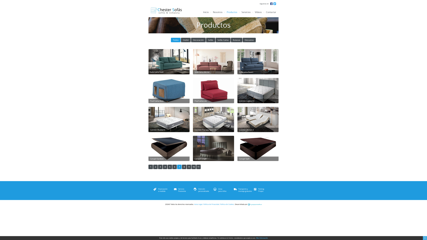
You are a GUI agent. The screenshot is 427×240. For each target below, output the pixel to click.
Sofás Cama (223, 40)
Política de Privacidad (211, 204)
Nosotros (218, 12)
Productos (232, 12)
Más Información (262, 238)
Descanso (249, 40)
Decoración (198, 40)
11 (198, 167)
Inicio (206, 12)
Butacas (236, 40)
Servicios (246, 12)
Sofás (210, 40)
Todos (176, 40)
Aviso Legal (198, 204)
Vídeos (258, 12)
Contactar (271, 12)
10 (194, 167)
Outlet (186, 40)
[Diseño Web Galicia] (255, 204)
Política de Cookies (227, 204)
